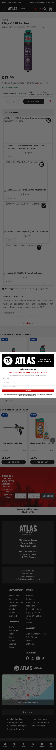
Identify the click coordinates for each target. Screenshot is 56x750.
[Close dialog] (54, 353)
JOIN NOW (28, 390)
